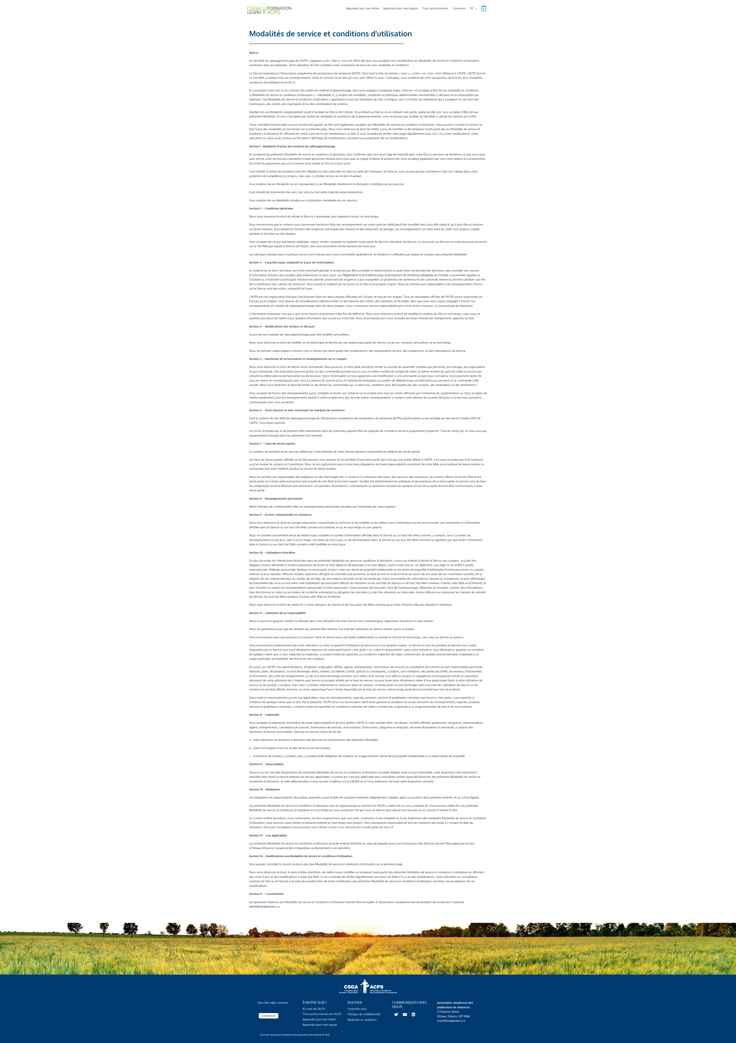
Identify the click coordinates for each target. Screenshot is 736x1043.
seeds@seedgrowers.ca (264, 906)
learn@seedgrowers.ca (451, 1020)
